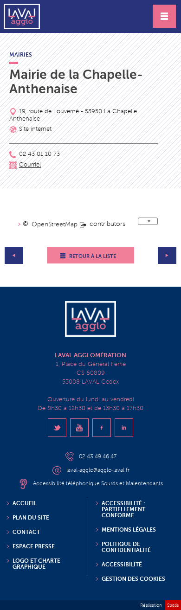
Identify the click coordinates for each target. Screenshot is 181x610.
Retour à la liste (92, 256)
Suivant (167, 255)
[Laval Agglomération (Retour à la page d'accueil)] (22, 16)
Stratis (173, 605)
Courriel (30, 165)
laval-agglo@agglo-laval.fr (97, 470)
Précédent (14, 255)
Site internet (35, 129)
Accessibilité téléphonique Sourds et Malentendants (98, 484)
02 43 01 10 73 (39, 154)
